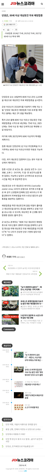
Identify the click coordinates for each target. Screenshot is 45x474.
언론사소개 (22, 465)
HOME (4, 11)
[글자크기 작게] (12, 29)
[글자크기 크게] (16, 29)
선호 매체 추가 (10, 24)
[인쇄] (8, 29)
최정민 (6, 21)
